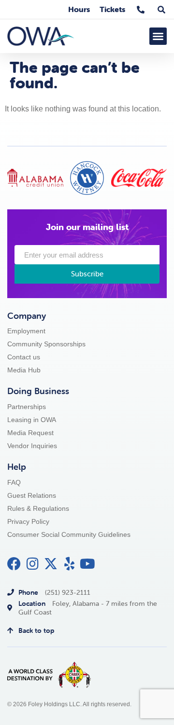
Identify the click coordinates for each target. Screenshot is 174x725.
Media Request (30, 433)
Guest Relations (31, 495)
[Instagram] (32, 564)
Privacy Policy (28, 521)
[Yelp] (69, 564)
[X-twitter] (51, 564)
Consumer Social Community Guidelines (68, 534)
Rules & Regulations (38, 508)
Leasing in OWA (31, 420)
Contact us (23, 357)
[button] (158, 36)
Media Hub (24, 370)
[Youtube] (87, 564)
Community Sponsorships (46, 344)
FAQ (14, 482)
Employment (26, 331)
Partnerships (26, 406)
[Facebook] (14, 564)
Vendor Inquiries (32, 446)
